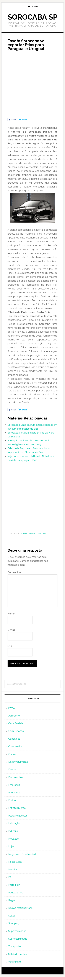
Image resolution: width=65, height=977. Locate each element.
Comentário (14, 572)
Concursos (14, 738)
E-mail (12, 629)
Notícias (42, 533)
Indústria (13, 831)
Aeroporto (14, 715)
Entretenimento (17, 808)
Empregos (14, 784)
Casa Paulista (15, 723)
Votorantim (14, 961)
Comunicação (16, 731)
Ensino (12, 800)
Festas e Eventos (18, 815)
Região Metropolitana (20, 908)
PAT (10, 877)
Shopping (13, 923)
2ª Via (11, 708)
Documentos (15, 777)
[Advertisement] (32, 85)
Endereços (14, 792)
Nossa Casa (15, 861)
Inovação (13, 838)
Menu (35, 6)
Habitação (14, 823)
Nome (12, 613)
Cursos (12, 754)
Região (12, 900)
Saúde (11, 915)
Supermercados (17, 931)
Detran (12, 769)
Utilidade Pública (17, 954)
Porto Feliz (14, 884)
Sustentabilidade (17, 938)
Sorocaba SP (32, 17)
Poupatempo (15, 892)
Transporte (14, 946)
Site (10, 646)
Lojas (11, 846)
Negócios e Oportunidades (23, 854)
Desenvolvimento (28, 533)
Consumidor (15, 746)
